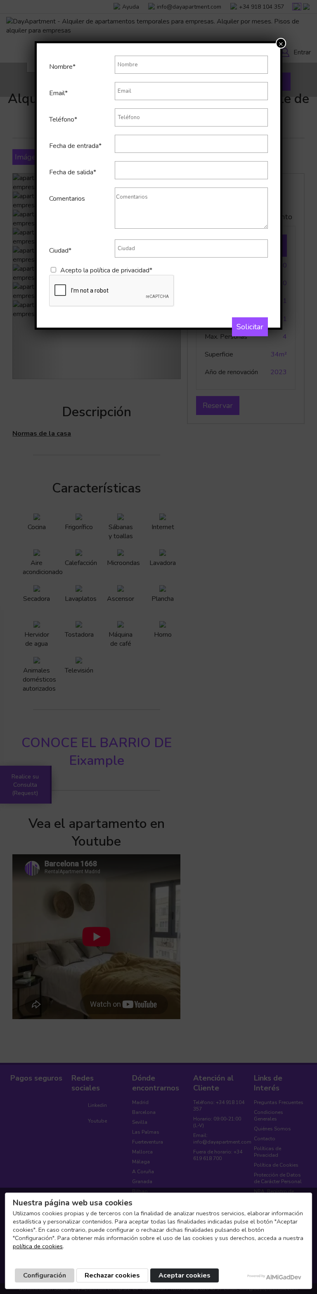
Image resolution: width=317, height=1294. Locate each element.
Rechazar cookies (112, 1275)
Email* (58, 93)
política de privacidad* (121, 270)
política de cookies (38, 1246)
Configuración (44, 1275)
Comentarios (67, 198)
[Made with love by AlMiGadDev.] (275, 1277)
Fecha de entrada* (75, 145)
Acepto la (106, 270)
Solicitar (250, 327)
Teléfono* (63, 119)
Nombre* (62, 66)
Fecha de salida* (72, 172)
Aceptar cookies (184, 1275)
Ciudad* (60, 250)
